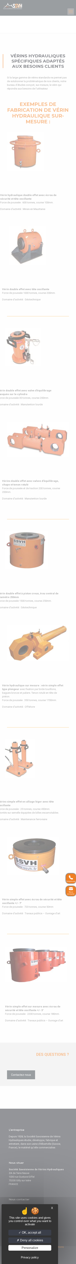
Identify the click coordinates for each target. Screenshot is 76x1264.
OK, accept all (31, 1232)
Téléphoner (70, 881)
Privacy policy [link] (30, 1257)
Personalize (30, 1247)
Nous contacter (70, 893)
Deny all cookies (31, 1240)
